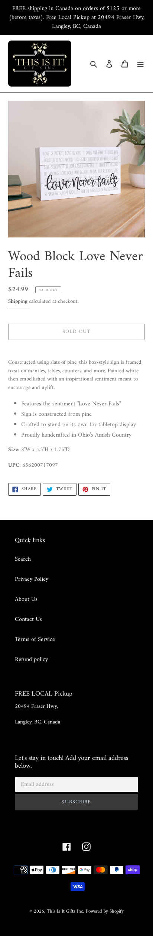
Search (23, 559)
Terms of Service (35, 639)
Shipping (17, 302)
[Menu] (140, 63)
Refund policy (31, 659)
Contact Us (28, 619)
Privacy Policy (31, 579)
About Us (26, 599)
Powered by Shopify (105, 911)
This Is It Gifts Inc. (65, 911)
